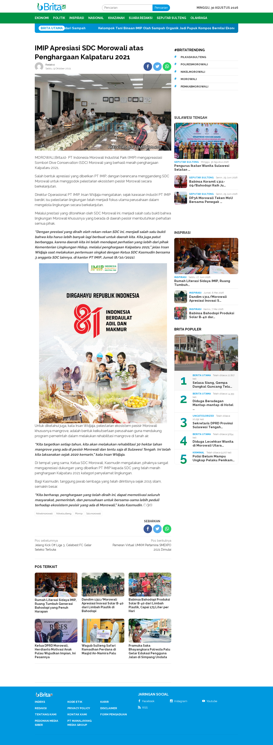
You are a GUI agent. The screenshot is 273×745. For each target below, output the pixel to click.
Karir (104, 701)
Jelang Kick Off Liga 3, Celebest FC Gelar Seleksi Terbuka (63, 545)
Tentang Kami (46, 714)
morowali (189, 79)
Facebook (148, 701)
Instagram (180, 701)
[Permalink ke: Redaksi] (39, 66)
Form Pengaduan (113, 714)
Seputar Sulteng (186, 162)
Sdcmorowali (93, 513)
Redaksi (41, 708)
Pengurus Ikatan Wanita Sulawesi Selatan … (201, 168)
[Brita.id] (51, 7)
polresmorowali (194, 64)
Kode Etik (74, 701)
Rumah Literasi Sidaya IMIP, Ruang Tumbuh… (202, 283)
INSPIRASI (182, 233)
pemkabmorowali (194, 86)
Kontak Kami (77, 714)
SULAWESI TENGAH (190, 118)
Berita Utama (202, 375)
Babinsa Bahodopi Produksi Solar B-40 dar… (211, 315)
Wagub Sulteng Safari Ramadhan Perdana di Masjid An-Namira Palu (99, 649)
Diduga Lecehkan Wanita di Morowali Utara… (213, 443)
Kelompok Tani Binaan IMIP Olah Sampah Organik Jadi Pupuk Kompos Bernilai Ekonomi (134, 28)
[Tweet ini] (157, 66)
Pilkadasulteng (193, 57)
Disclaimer (108, 708)
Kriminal (198, 452)
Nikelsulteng (63, 513)
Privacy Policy (78, 708)
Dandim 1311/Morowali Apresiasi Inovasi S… (208, 299)
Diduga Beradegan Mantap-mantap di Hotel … (213, 405)
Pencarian (161, 7)
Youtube (211, 701)
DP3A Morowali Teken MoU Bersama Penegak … (211, 200)
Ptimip (79, 513)
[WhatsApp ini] (167, 66)
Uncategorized (203, 416)
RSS (145, 707)
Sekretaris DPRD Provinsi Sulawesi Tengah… (213, 425)
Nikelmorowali (44, 513)
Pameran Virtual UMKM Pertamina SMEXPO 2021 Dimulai (142, 545)
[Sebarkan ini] (148, 66)
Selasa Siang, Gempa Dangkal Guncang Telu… (212, 385)
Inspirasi (180, 277)
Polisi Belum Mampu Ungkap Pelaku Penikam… (214, 458)
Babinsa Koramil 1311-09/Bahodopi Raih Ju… (207, 183)
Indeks (40, 701)
